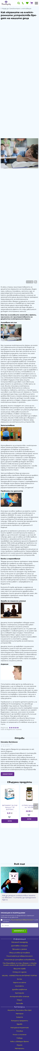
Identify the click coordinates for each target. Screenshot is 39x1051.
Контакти (19, 986)
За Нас (19, 979)
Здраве (19, 1024)
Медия (19, 1000)
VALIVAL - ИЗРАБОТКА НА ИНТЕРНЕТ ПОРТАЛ (19, 975)
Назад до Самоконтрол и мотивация (16, 8)
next (35, 806)
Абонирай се (19, 931)
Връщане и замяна (19, 949)
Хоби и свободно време (19, 1041)
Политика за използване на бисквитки (19, 960)
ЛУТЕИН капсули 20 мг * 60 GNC (29, 806)
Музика (19, 1045)
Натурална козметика (20, 1028)
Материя (19, 1014)
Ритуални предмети (19, 1021)
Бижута (19, 1017)
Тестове (19, 1003)
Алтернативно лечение (19, 996)
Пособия (19, 1031)
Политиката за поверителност (22, 920)
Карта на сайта (19, 982)
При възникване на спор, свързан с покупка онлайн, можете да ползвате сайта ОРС (19, 964)
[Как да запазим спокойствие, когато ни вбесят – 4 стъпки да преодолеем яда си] (19, 880)
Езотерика (19, 993)
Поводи (20, 1038)
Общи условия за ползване (19, 953)
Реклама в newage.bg (19, 942)
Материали (19, 1048)
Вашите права (19, 969)
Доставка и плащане (19, 946)
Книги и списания (19, 1034)
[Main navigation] (36, 3)
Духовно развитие (19, 989)
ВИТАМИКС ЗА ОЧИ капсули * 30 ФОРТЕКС (9, 807)
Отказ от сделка (19, 972)
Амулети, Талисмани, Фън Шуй (19, 1010)
